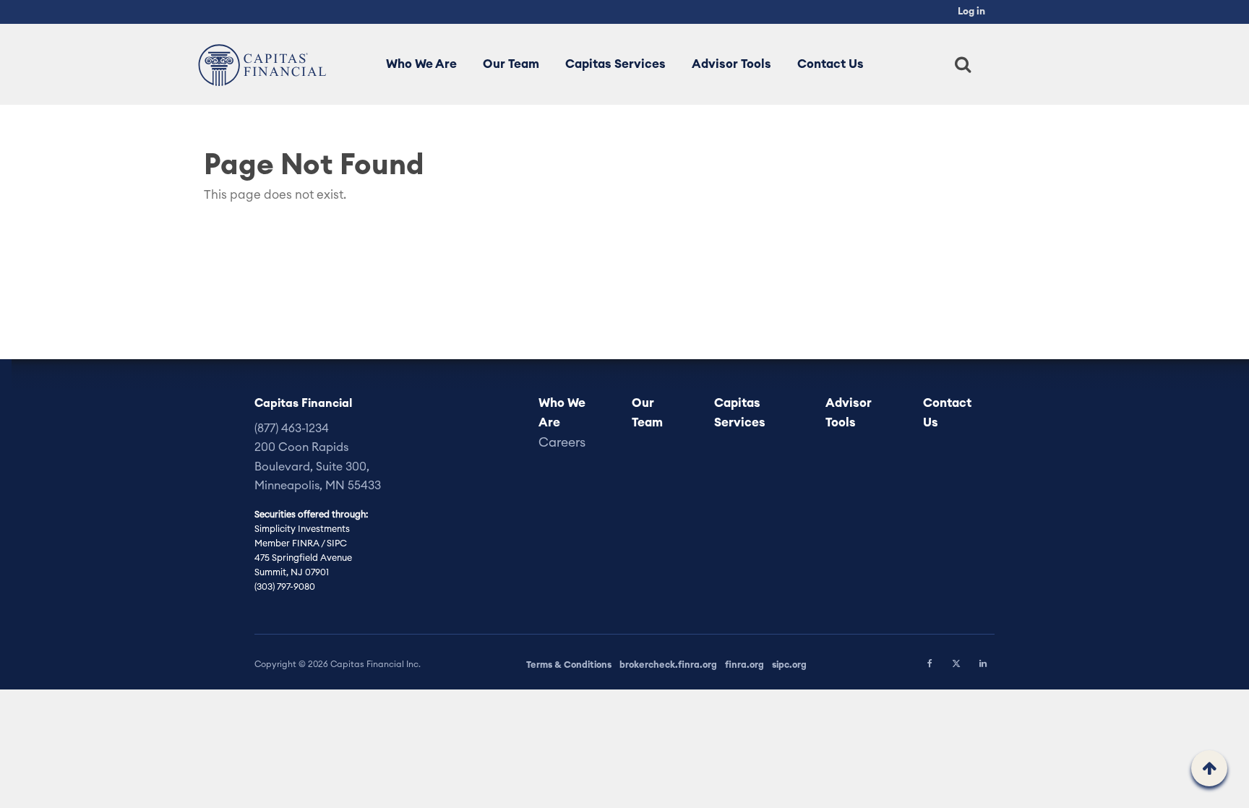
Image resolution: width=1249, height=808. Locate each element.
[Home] (258, 64)
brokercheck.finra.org (668, 665)
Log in (971, 12)
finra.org (744, 665)
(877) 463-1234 (291, 428)
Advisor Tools (731, 64)
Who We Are (421, 64)
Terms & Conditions (568, 665)
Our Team (511, 64)
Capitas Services (615, 64)
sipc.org (789, 665)
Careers (561, 443)
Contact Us (830, 64)
